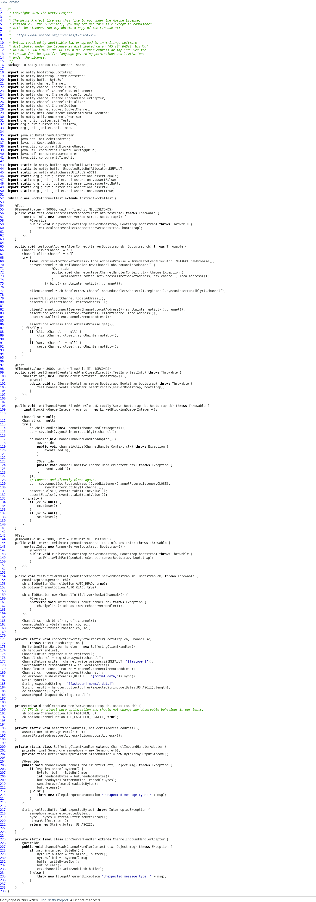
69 (2, 261)
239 (3, 891)
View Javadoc (9, 2)
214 (3, 798)
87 (2, 328)
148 (3, 554)
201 (3, 750)
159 (3, 595)
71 (2, 268)
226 (3, 843)
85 (2, 320)
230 (3, 858)
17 (2, 68)
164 (3, 613)
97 (2, 365)
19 (2, 76)
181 (3, 676)
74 (2, 280)
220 (3, 821)
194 (3, 724)
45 (2, 172)
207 (3, 772)
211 (3, 787)
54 (2, 205)
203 (3, 758)
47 (2, 180)
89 (2, 335)
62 (2, 235)
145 (3, 543)
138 (3, 517)
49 (2, 187)
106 (3, 398)
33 (2, 128)
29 (2, 113)
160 (3, 598)
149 (3, 557)
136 (3, 509)
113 (3, 424)
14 (2, 57)
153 (3, 572)
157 (3, 587)
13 (2, 54)
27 (2, 105)
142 (3, 532)
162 (3, 606)
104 (3, 391)
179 (3, 669)
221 (3, 824)
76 (2, 287)
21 (2, 83)
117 (3, 439)
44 (2, 168)
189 (3, 706)
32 (2, 124)
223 (3, 832)
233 (3, 869)
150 (3, 561)
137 (3, 513)
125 (3, 469)
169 (3, 632)
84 (2, 317)
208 (3, 776)
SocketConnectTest (47, 198)
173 (3, 646)
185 (3, 691)
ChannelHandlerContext (119, 272)
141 (3, 528)
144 (3, 539)
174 (3, 650)
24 (2, 94)
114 (3, 428)
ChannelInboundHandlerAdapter (122, 265)
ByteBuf (71, 769)
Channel (28, 250)
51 (2, 194)
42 (2, 161)
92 (2, 346)
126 (3, 472)
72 (2, 272)
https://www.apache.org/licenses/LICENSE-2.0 (56, 35)
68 (2, 257)
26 (2, 102)
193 (3, 721)
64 (2, 243)
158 (3, 591)
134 (3, 502)
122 (3, 457)
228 (3, 850)
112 (3, 420)
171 (3, 639)
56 (2, 213)
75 (2, 283)
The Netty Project (54, 900)
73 (2, 276)
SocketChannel (92, 602)
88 (2, 331)
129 (3, 483)
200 (3, 746)
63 (2, 239)
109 (3, 409)
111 (3, 417)
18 (2, 72)
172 (3, 643)
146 (3, 546)
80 (2, 302)
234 (3, 872)
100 (3, 376)
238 (3, 887)
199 (3, 743)
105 (3, 394)
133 (3, 498)
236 (3, 880)
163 (3, 609)
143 (3, 535)
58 (2, 220)
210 (3, 784)
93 (2, 350)
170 (3, 635)
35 (2, 135)
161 (3, 602)
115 (3, 432)
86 (2, 324)
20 (2, 80)
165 (3, 617)
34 (2, 131)
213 (3, 795)
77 (2, 291)
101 (3, 380)
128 (3, 480)
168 (3, 628)
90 (2, 339)
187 (3, 698)
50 (2, 191)
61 (2, 231)
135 (3, 506)
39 (2, 150)
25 (2, 98)
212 (3, 791)
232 (3, 865)
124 (3, 465)
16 (2, 65)
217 (3, 809)
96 (2, 361)
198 (3, 739)
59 (2, 224)
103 (3, 387)
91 (2, 343)
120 (3, 450)
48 (2, 183)
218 (3, 813)
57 (2, 217)
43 (2, 165)
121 (3, 454)
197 (3, 735)
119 (3, 446)
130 (3, 487)
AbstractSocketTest (96, 198)
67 (2, 254)
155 (3, 580)
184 (3, 687)
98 (2, 369)
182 (3, 680)
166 (3, 620)
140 (3, 524)
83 (2, 313)
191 (3, 713)
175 (3, 654)
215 (3, 802)
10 (2, 42)
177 (3, 661)
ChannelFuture (34, 654)
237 (3, 884)
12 (2, 50)
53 (2, 202)
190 (3, 709)
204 (3, 761)
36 (2, 139)
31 (2, 120)
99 (2, 372)
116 (3, 435)
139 (3, 520)
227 (3, 847)
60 (2, 228)
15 (2, 61)
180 (3, 672)
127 (3, 476)
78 (2, 294)
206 (3, 769)
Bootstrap (128, 224)
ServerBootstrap (73, 224)
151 (3, 565)
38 (2, 146)
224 (3, 835)
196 (3, 732)
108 (3, 406)
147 (3, 550)
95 (2, 357)
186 (3, 695)
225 (3, 839)
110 (3, 413)
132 (3, 495)
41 (2, 157)
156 (3, 583)
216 (3, 806)
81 (2, 306)
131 (3, 491)
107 (3, 402)
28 (2, 109)
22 (2, 87)
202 (3, 754)
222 (3, 828)
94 (2, 354)
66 (2, 250)
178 (3, 665)
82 (2, 309)
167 (3, 624)
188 (3, 702)
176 (3, 658)
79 (2, 298)
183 (3, 683)
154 (3, 576)
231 (3, 861)
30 (2, 117)
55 (2, 209)
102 (3, 383)
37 (2, 143)
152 (3, 569)
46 (2, 176)
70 (2, 265)
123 (3, 461)
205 (3, 765)
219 (3, 817)
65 (2, 246)
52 (2, 198)
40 (2, 154)
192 (3, 717)
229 (3, 854)
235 (3, 876)
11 (2, 46)
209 (3, 780)
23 (2, 91)
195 (3, 728)
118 (3, 443)
